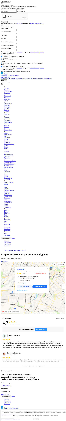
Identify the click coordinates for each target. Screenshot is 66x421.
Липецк (6, 151)
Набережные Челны (10, 161)
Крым (6, 145)
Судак (6, 204)
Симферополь (8, 196)
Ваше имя (20, 9)
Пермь (6, 176)
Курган (6, 147)
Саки (5, 187)
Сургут (6, 205)
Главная (6, 241)
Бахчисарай (7, 96)
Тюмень (6, 216)
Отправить (4, 21)
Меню (13, 238)
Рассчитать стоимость (7, 53)
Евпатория (7, 120)
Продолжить (4, 261)
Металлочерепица (7, 63)
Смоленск (7, 198)
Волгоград (7, 107)
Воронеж (6, 111)
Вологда (6, 110)
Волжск (6, 108)
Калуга (6, 136)
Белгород (7, 97)
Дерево (21, 66)
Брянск (6, 100)
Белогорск (7, 99)
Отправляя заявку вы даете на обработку (22, 23)
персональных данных (37, 23)
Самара (6, 188)
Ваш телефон (21, 11)
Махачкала (7, 156)
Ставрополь (7, 201)
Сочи (5, 199)
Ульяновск (7, 219)
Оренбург (7, 171)
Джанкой (6, 117)
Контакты (7, 246)
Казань (6, 133)
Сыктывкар (7, 207)
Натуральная (32, 63)
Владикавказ (8, 103)
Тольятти (6, 213)
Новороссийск (8, 167)
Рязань (6, 184)
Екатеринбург (8, 122)
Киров (6, 141)
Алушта (6, 88)
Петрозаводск (8, 178)
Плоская (40, 63)
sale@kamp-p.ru (5, 77)
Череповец (7, 230)
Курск (6, 148)
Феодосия (7, 224)
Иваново (6, 125)
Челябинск (7, 229)
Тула (5, 215)
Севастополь (8, 195)
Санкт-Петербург (9, 190)
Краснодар (7, 142)
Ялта (5, 233)
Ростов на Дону (8, 182)
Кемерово (7, 137)
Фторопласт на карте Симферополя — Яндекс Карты (33, 366)
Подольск (7, 179)
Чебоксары (7, 227)
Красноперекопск (9, 144)
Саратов (6, 193)
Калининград (8, 134)
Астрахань (7, 93)
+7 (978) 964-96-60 (12, 75)
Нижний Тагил (8, 165)
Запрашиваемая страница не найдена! (15, 250)
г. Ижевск (3, 80)
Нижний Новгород (9, 164)
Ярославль (7, 235)
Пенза (6, 175)
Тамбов (6, 210)
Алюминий (13, 66)
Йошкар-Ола (8, 130)
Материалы (7, 244)
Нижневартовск (8, 162)
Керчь (6, 139)
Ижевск (6, 127)
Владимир (7, 105)
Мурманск (7, 158)
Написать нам (5, 394)
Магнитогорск (8, 154)
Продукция (7, 242)
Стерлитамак (8, 202)
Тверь (5, 212)
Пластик (5, 66)
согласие (19, 23)
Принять (36, 418)
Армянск (6, 90)
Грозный (6, 114)
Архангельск (8, 91)
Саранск (6, 192)
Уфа (5, 221)
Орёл (5, 170)
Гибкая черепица (21, 63)
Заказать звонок (5, 1)
